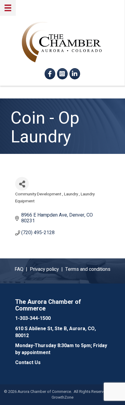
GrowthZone (62, 397)
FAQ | (22, 269)
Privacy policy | (47, 269)
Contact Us (28, 362)
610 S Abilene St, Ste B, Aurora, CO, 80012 (55, 332)
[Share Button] (22, 184)
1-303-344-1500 (33, 318)
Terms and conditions (87, 269)
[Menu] (8, 8)
